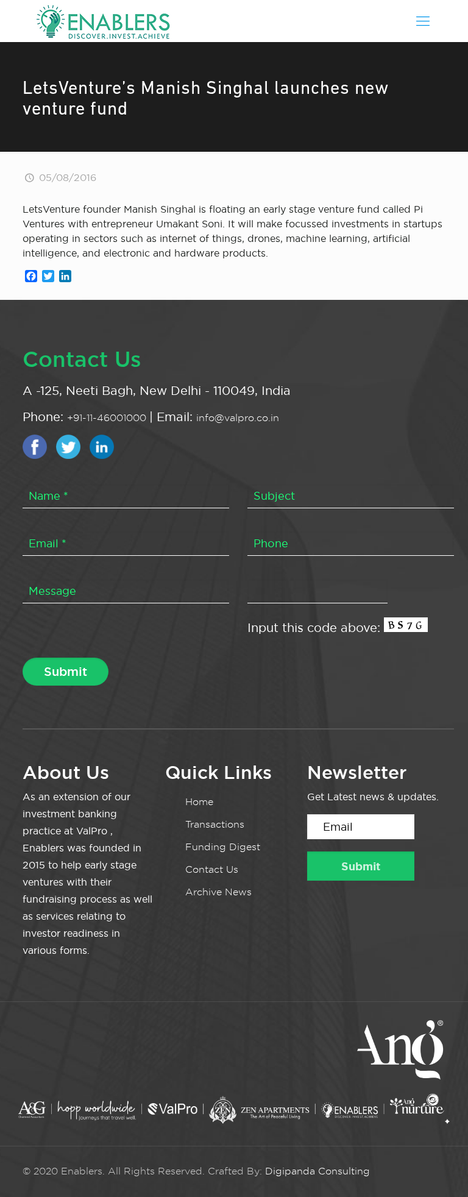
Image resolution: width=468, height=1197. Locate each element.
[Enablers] (103, 20)
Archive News (218, 892)
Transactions (214, 824)
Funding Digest (222, 847)
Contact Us (211, 869)
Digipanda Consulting (317, 1171)
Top (439, 1168)
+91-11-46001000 (108, 418)
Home (199, 802)
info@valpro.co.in (237, 418)
